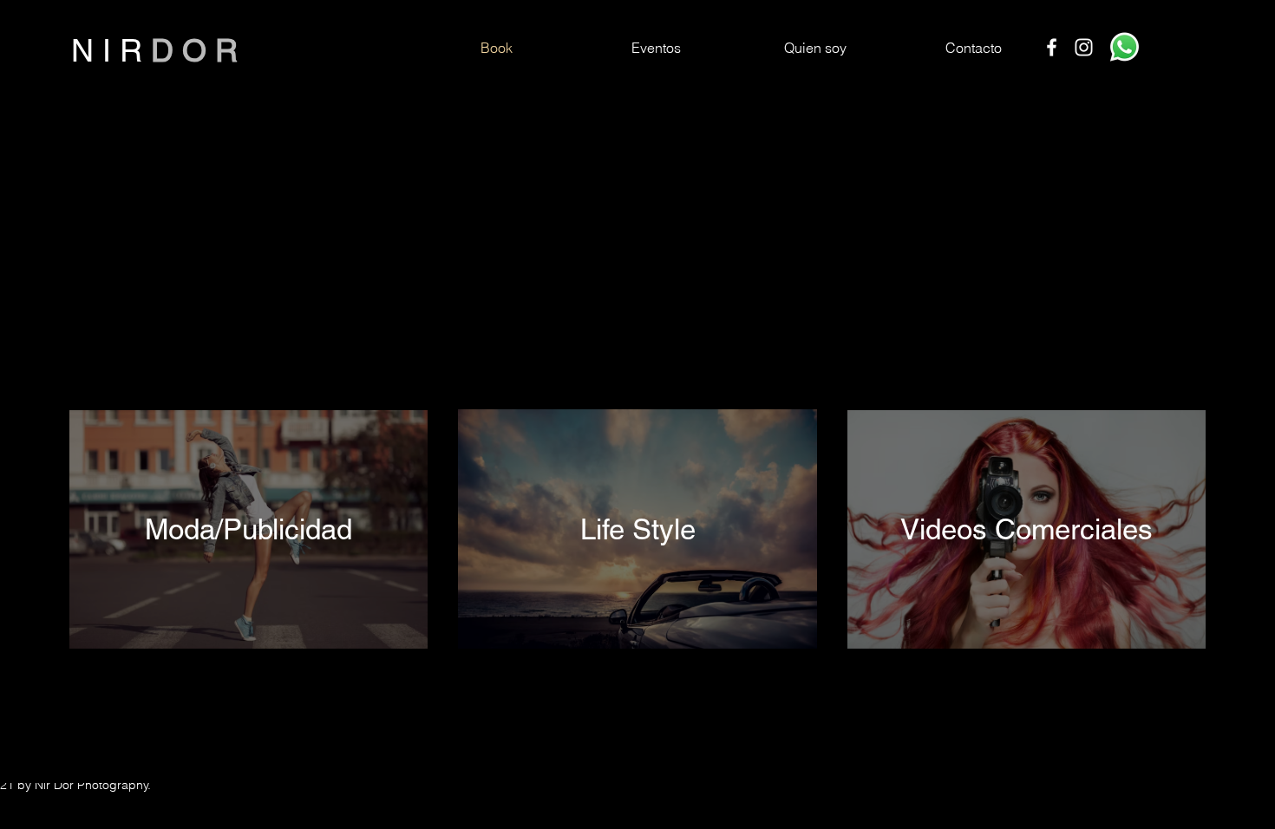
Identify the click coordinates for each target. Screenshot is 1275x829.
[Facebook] (1051, 47)
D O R (194, 50)
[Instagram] (1083, 47)
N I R (111, 50)
